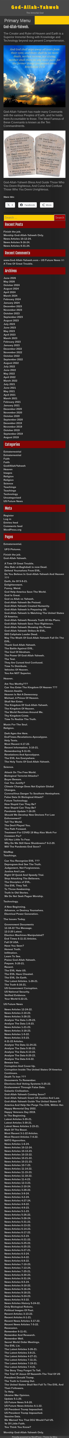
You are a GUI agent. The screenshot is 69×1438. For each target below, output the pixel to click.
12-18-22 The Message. (18, 928)
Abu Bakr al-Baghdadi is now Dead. (25, 567)
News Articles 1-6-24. (17, 1143)
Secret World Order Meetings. (22, 1342)
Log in (7, 519)
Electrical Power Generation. (21, 913)
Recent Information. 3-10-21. (21, 747)
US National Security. (17, 991)
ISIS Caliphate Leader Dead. (21, 634)
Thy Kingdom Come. (16, 715)
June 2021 (10, 387)
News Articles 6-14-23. (17, 1228)
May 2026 (9, 281)
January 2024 (12, 302)
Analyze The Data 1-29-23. (20, 1020)
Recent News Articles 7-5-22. (21, 1324)
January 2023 (12, 345)
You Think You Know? (17, 1427)
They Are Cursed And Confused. (23, 662)
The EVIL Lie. (12, 1345)
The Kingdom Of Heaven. (19, 708)
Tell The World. (13, 821)
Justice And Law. (14, 871)
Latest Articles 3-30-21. (18, 1122)
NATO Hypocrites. (15, 1140)
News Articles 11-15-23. (18, 1172)
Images (8, 472)
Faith (7, 458)
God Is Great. (12, 595)
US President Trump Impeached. (23, 1409)
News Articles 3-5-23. (17, 1037)
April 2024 (10, 292)
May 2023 (9, 331)
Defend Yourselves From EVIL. (22, 570)
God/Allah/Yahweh (15, 465)
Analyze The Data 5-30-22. (20, 1048)
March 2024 (10, 295)
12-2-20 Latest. (13, 931)
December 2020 (13, 409)
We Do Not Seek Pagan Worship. (24, 896)
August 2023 (11, 320)
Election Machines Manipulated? (24, 935)
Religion (9, 476)
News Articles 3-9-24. (17, 1193)
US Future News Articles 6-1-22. (23, 1405)
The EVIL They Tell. (16, 885)
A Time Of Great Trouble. (18, 263)
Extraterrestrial (12, 451)
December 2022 (13, 348)
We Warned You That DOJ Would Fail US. (29, 1420)
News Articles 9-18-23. (17, 1292)
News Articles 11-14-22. (18, 1168)
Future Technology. (16, 800)
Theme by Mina (50, 1437)
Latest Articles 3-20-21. (18, 1119)
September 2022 (13, 359)
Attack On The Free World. (20, 772)
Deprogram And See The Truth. (22, 864)
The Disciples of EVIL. (17, 882)
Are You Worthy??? (16, 683)
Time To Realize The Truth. (20, 719)
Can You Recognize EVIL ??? (22, 860)
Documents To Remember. (20, 1080)
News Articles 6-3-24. (17, 1253)
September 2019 (13, 433)
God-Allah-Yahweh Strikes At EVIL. (25, 630)
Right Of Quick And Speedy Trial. (24, 874)
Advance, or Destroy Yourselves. (24, 910)
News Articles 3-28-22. (17, 1189)
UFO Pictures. (12, 549)
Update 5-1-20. (13, 1398)
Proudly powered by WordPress (26, 1437)
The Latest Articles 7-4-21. (20, 1366)
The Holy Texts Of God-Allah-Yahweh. (27, 761)
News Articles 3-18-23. (17, 1030)
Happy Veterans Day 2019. (20, 1112)
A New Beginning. (15, 906)
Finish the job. (12, 231)
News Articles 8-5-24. (17, 1282)
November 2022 (13, 352)
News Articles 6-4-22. (17, 1257)
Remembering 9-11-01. (17, 751)
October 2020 (12, 416)
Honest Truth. (12, 949)
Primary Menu (17, 20)
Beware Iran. (11, 1062)
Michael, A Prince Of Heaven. (21, 698)
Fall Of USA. (11, 942)
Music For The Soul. (16, 724)
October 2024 (12, 285)
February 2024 (12, 299)
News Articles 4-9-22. (17, 1204)
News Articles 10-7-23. (17, 1165)
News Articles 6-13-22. (17, 1225)
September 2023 (13, 317)
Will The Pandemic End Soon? (22, 846)
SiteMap (8, 851)
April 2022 (10, 377)
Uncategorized (12, 497)
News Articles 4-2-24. (17, 1197)
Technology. (11, 901)
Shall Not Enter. (13, 701)
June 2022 (10, 370)
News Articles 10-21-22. (18, 1158)
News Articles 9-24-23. (17, 1296)
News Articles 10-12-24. (17, 238)
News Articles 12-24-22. (18, 1009)
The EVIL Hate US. (15, 970)
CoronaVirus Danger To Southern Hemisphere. (32, 793)
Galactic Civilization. (16, 1090)
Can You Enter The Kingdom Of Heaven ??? (30, 687)
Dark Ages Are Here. (16, 733)
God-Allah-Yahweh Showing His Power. (27, 627)
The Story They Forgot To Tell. (22, 1370)
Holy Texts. (11, 740)
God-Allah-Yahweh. (15, 558)
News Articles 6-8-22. (17, 1260)
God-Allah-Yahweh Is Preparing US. (25, 609)
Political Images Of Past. (19, 1310)
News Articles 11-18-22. (18, 1175)
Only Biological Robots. (18, 1306)
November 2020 (13, 412)
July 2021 (9, 384)
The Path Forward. (15, 828)
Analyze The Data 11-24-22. (20, 1044)
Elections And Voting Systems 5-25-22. (27, 1083)
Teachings (10, 487)
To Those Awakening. (17, 889)
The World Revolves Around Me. (23, 712)
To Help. (9, 1391)
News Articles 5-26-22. (17, 1214)
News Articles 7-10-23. (17, 1264)
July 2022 (9, 366)
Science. (9, 767)
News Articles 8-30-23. (17, 1274)
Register (9, 515)
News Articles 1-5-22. (17, 1034)
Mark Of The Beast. (15, 1129)
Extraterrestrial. (13, 544)
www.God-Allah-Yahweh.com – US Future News (32, 260)
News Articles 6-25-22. (17, 1243)
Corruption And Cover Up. (20, 1066)
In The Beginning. (15, 1115)
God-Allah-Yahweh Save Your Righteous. (29, 623)
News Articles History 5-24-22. (22, 1303)
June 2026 (10, 278)
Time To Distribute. (15, 666)
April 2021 (10, 394)
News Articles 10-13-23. (18, 1151)
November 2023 (13, 309)
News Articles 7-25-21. (17, 1271)
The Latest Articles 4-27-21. (20, 1356)
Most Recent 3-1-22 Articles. (21, 1133)
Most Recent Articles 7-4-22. (21, 1136)
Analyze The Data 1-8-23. (19, 1023)
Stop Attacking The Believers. (22, 878)
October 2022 (12, 355)
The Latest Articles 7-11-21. (20, 1359)
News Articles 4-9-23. (17, 1207)
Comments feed (13, 526)
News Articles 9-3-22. (17, 1299)
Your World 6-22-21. (16, 998)
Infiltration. (11, 952)
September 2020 (13, 419)
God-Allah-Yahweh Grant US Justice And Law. (32, 1097)
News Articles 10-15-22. (18, 1154)
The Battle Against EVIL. (19, 648)
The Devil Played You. (17, 825)
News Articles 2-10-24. (17, 1186)
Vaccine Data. (12, 1416)
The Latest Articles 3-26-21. (20, 1349)
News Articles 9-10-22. (17, 1285)
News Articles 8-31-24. (17, 245)
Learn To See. (12, 956)
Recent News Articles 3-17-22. (22, 1320)
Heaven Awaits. (13, 690)
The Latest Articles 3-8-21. (20, 1352)
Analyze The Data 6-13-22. (20, 1051)
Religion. (9, 728)
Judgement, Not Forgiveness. (22, 867)
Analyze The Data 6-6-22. (19, 1059)
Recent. (9, 967)
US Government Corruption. (21, 988)
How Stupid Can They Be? (20, 804)
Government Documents (19, 924)
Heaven (8, 469)
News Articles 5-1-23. (17, 1211)
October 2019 (12, 430)
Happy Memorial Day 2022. (20, 1108)
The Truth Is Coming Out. (19, 1381)
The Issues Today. (14, 919)
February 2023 (12, 341)
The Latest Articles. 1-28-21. (21, 981)
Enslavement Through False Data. (24, 1087)
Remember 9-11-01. (15, 1331)
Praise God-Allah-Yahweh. (20, 959)
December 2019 (13, 423)
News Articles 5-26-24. (17, 1218)
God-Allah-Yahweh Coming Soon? (25, 1094)
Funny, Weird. (12, 588)
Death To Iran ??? (15, 1076)
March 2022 (10, 380)
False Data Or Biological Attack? (24, 797)
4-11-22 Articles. (14, 1041)
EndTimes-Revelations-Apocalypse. (26, 736)
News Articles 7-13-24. (17, 1267)
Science (8, 483)
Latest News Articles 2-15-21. (21, 1126)
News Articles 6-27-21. (17, 1250)
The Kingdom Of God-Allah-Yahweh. (26, 705)
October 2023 (12, 313)
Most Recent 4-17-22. (17, 744)
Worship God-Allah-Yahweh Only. (24, 235)
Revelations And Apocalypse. (22, 754)
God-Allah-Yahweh (35, 7)
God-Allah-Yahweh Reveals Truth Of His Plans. (32, 620)
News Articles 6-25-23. (17, 1246)
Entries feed (11, 522)
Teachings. (10, 855)
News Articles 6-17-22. (17, 1232)
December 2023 (13, 306)
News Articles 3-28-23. (17, 1016)
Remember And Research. (19, 1335)
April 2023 (10, 334)
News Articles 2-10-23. (17, 1013)
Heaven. (8, 678)
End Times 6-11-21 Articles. (20, 938)
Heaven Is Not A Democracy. (21, 694)
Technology (11, 494)
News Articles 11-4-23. (17, 1179)
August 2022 (11, 363)
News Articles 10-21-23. (18, 1161)
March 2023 (10, 338)
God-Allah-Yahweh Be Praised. (22, 602)
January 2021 (12, 405)
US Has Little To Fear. (17, 839)
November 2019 (13, 426)
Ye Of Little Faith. (14, 1423)
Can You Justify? (14, 782)
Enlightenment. (13, 584)
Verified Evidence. (15, 995)
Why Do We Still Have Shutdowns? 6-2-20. (29, 843)
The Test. (10, 659)
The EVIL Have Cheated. (18, 974)
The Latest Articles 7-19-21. (20, 1363)
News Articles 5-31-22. (17, 1221)
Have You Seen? (14, 945)
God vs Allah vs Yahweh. (19, 598)
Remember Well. (14, 1338)
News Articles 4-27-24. (17, 1200)
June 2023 (10, 327)
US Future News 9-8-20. (18, 1402)
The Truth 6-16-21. (15, 984)
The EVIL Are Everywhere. (19, 758)
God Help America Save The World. (25, 591)
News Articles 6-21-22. (17, 1239)
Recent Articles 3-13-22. (18, 1313)
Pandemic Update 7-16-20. (20, 811)
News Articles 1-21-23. (17, 1027)
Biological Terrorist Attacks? (21, 775)
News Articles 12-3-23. (17, 1182)
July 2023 (9, 324)
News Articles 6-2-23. (17, 1235)
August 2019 (11, 437)
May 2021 (9, 391)
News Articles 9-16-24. (17, 242)
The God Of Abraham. (17, 652)
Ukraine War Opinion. (17, 1395)
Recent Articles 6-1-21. (17, 1317)
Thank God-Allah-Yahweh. (20, 644)
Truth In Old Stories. (16, 892)
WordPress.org (12, 529)
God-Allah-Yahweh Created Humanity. (27, 606)
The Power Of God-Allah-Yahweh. (24, 655)
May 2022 (9, 373)
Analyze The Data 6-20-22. (20, 1055)
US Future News (13, 501)
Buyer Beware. (13, 779)
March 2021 (10, 398)
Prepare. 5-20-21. (14, 963)
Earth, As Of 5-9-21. (16, 581)
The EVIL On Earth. (15, 977)
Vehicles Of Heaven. (16, 669)
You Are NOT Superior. (17, 673)
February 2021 (12, 401)
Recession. (11, 1328)
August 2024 (11, 288)
